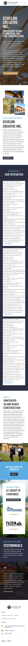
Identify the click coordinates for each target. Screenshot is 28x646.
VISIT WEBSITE (13, 514)
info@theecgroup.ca (10, 630)
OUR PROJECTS (8, 158)
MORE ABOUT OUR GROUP (13, 500)
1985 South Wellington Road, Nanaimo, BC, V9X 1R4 (15, 626)
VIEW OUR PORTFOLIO (10, 73)
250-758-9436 (8, 633)
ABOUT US (14, 474)
